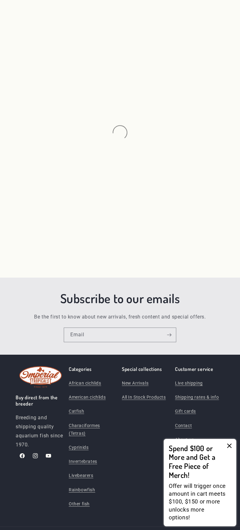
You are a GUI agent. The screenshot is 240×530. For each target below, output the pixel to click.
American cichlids (87, 397)
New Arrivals (135, 383)
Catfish (76, 411)
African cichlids (85, 383)
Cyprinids (78, 447)
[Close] (229, 446)
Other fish (79, 503)
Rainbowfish (82, 489)
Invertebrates (83, 461)
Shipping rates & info (197, 397)
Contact (183, 425)
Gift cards (185, 411)
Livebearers (81, 475)
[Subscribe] (169, 335)
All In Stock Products (144, 397)
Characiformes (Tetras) (84, 429)
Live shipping (189, 383)
